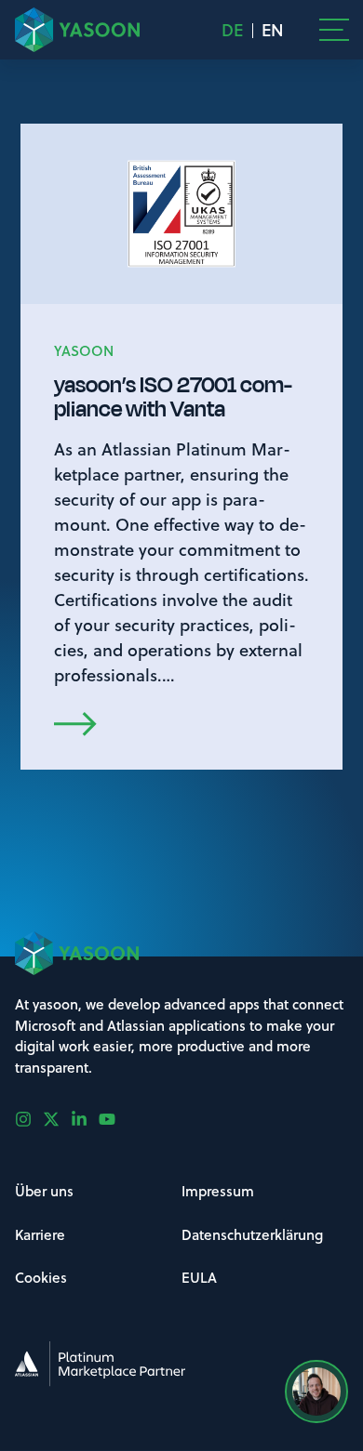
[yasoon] (77, 29)
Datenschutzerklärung (252, 1234)
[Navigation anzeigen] (334, 29)
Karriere (40, 1234)
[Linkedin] (85, 1119)
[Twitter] (57, 1119)
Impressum (218, 1191)
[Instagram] (29, 1119)
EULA (199, 1277)
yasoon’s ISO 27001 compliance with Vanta (173, 397)
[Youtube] (113, 1119)
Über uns (44, 1191)
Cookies (41, 1277)
